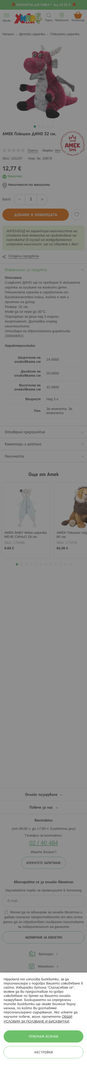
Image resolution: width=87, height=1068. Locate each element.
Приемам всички (43, 1036)
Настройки (43, 1052)
